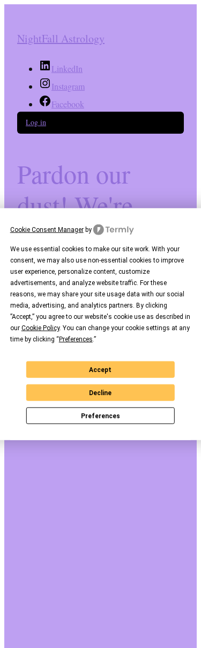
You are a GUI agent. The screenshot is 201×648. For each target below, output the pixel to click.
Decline (100, 392)
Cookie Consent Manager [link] (47, 229)
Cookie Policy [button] (40, 328)
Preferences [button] (76, 339)
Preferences (100, 415)
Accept (100, 369)
